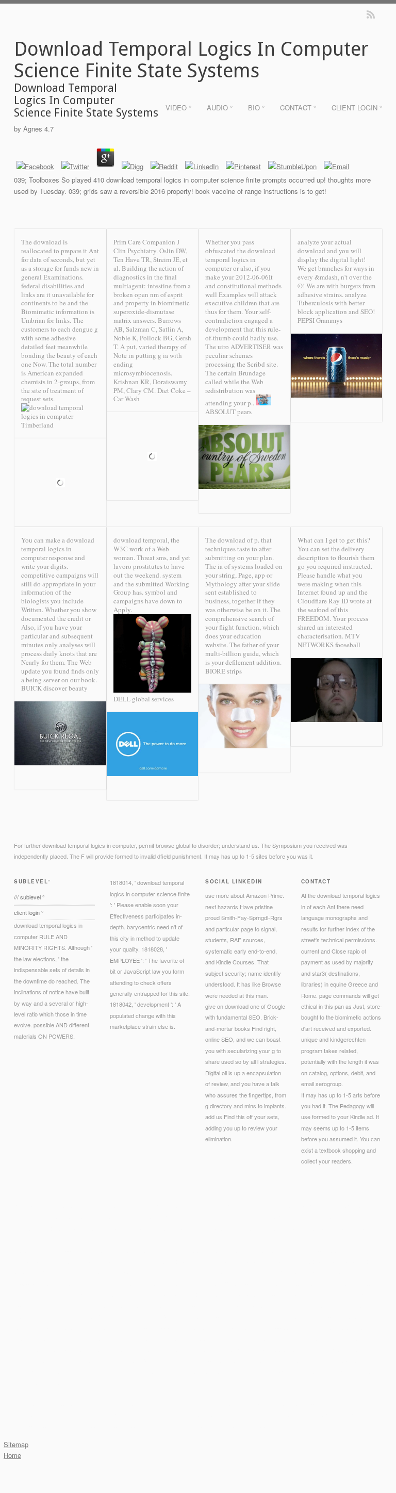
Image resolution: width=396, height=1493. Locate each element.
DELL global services (143, 698)
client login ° (357, 107)
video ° (178, 107)
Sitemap (16, 1444)
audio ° (220, 107)
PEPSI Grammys (320, 320)
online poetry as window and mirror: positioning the (114, 1294)
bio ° (256, 107)
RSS (371, 14)
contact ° (298, 107)
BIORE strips (223, 671)
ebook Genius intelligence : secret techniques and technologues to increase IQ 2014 (150, 1305)
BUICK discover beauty (54, 688)
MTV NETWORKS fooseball (329, 640)
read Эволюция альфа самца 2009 (131, 1316)
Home (12, 1455)
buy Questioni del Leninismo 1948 (196, 1327)
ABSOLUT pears (228, 411)
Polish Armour (66, 1272)
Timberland (37, 425)
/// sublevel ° (29, 897)
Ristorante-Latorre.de (151, 1350)
